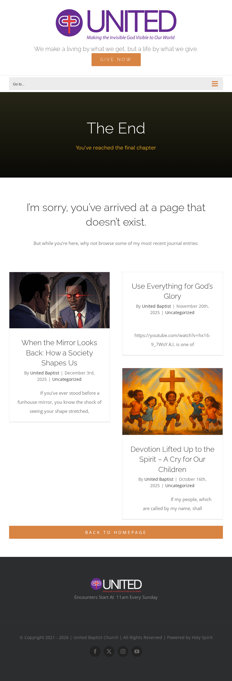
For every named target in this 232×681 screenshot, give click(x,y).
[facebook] (95, 651)
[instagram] (123, 651)
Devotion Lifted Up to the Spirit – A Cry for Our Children (172, 459)
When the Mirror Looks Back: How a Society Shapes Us (59, 352)
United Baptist (44, 373)
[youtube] (136, 651)
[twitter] (109, 651)
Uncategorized (67, 379)
